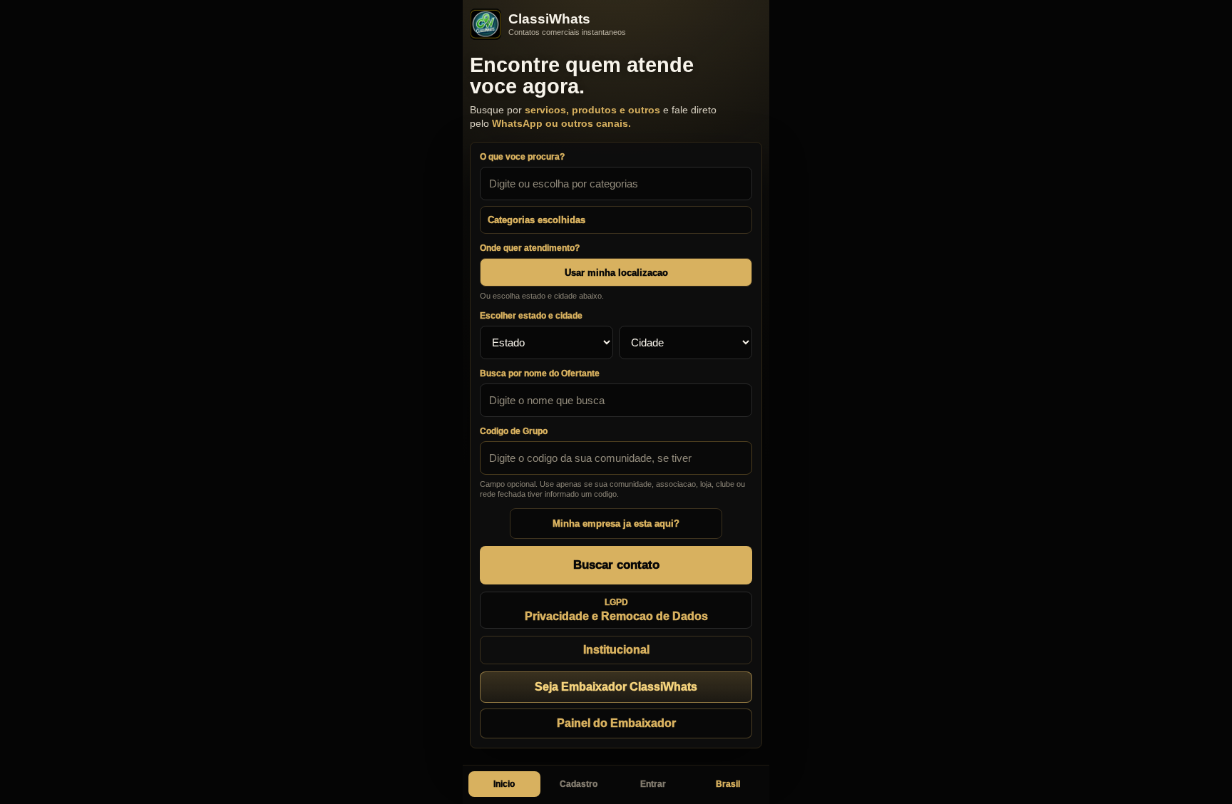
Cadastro (578, 784)
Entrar (653, 784)
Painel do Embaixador (616, 723)
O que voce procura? (522, 157)
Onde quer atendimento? (530, 248)
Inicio (504, 784)
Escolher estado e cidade (531, 316)
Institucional (616, 650)
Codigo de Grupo (514, 431)
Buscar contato (616, 565)
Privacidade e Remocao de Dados (616, 609)
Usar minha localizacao (616, 272)
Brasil (728, 784)
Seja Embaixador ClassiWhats (616, 687)
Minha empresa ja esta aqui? (616, 523)
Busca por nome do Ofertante (540, 373)
